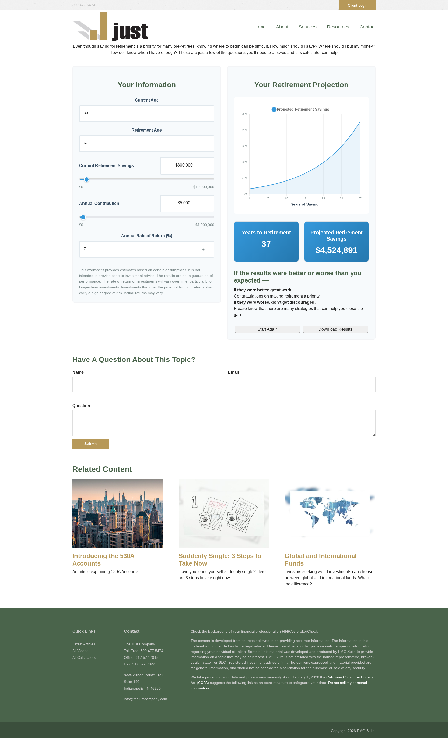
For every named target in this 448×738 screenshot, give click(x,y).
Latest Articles (83, 644)
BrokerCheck (307, 631)
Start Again (267, 329)
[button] (282, 27)
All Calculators (84, 657)
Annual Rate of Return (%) (146, 236)
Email (233, 372)
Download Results (335, 329)
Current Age (147, 100)
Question (81, 405)
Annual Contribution (99, 203)
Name (78, 372)
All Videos (80, 651)
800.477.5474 (83, 5)
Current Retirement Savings (106, 165)
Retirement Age (146, 130)
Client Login (357, 5)
